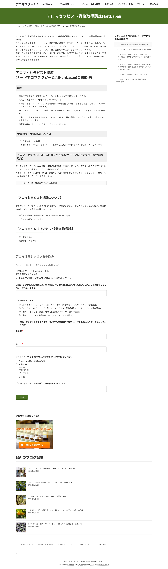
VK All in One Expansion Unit (100, 565)
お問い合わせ (103, 544)
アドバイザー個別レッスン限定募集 (133, 74)
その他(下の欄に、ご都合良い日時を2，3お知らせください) (45, 278)
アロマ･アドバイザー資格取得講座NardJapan (133, 50)
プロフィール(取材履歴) (45, 544)
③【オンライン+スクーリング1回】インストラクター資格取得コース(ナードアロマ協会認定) (60, 308)
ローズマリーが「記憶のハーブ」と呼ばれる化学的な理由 (50, 482)
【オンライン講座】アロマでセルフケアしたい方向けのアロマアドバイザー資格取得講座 (134, 57)
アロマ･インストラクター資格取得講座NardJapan (131, 80)
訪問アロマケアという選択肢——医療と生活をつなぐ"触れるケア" (53, 468)
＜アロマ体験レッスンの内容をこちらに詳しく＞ (37, 265)
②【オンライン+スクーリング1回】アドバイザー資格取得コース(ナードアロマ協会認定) (58, 304)
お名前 (19, 331)
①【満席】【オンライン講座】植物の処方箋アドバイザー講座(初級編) (49, 312)
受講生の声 (62, 544)
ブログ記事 (24, 373)
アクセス (91, 544)
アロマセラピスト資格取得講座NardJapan (132, 45)
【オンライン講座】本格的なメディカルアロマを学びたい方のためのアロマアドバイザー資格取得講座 (135, 66)
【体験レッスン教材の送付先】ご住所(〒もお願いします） (42, 383)
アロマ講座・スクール (25, 544)
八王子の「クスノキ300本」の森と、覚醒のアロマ (47, 496)
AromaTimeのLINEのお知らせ (32, 361)
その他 (22, 377)
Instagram (23, 364)
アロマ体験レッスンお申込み (35, 256)
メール (19, 344)
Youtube (22, 367)
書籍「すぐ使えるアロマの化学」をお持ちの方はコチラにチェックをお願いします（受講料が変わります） (63, 323)
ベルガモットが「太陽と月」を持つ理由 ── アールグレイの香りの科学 (55, 510)
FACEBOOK (24, 370)
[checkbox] (16, 278)
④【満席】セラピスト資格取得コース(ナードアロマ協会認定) (46, 315)
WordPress (71, 565)
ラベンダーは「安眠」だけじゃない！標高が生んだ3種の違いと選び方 (55, 524)
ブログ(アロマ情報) (76, 544)
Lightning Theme (83, 565)
